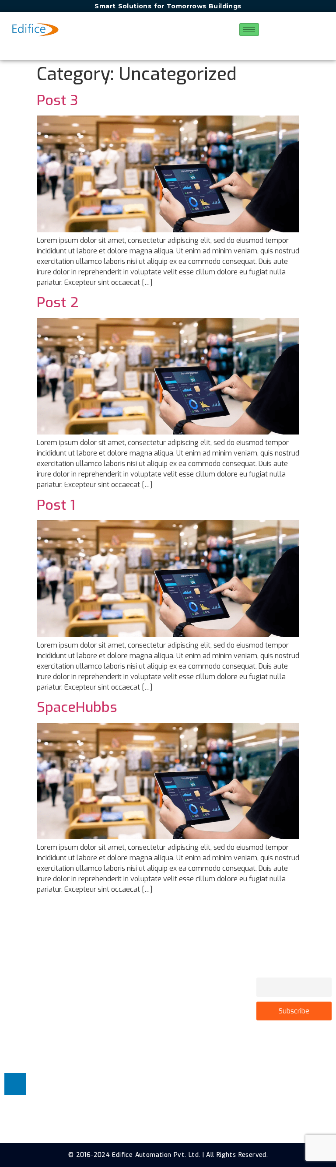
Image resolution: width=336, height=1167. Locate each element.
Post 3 (57, 100)
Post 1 (56, 505)
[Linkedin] (15, 1084)
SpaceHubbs (77, 707)
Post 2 (57, 302)
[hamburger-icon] (249, 29)
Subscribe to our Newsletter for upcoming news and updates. (292, 963)
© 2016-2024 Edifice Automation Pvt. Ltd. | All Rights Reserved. (168, 1155)
